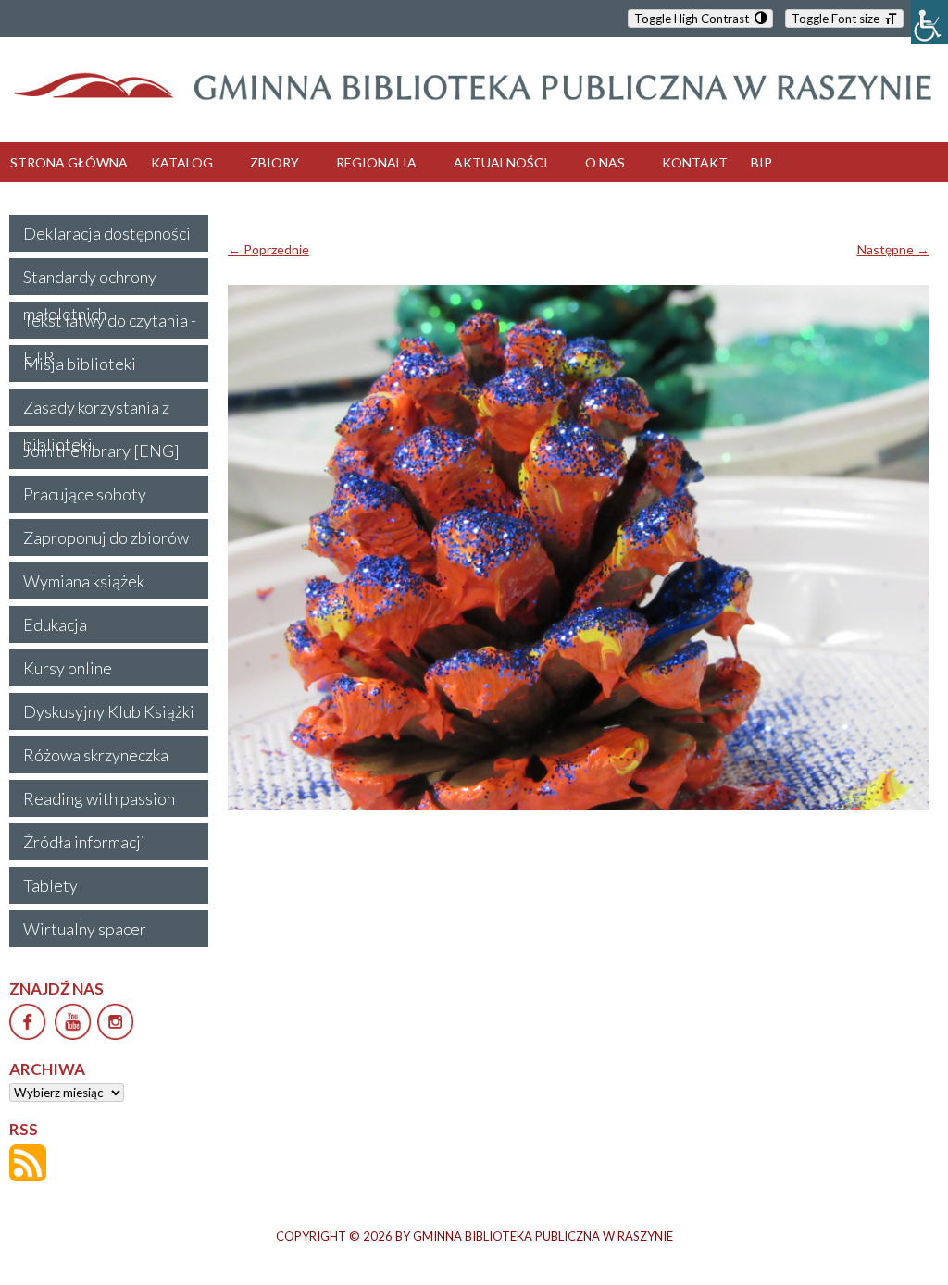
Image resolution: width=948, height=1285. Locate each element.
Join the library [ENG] (101, 450)
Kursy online (67, 668)
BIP (761, 162)
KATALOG (182, 162)
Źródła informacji (84, 842)
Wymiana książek (83, 581)
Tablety (50, 885)
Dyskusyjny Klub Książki (108, 711)
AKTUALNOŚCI (501, 162)
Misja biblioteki (79, 363)
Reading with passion (99, 798)
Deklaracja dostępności (107, 233)
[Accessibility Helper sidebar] (929, 22)
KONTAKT (695, 162)
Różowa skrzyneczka (95, 755)
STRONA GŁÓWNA (69, 162)
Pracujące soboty (84, 494)
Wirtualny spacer (84, 929)
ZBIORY (274, 162)
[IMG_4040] (578, 547)
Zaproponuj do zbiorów (106, 537)
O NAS (605, 162)
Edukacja (55, 624)
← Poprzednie (268, 249)
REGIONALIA (376, 162)
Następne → (893, 249)
